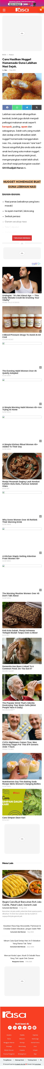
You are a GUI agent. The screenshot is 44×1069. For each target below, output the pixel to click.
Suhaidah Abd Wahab (10, 908)
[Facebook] (10, 1028)
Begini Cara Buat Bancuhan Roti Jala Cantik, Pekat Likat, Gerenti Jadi (21, 903)
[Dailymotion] (34, 1028)
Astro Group (38, 1064)
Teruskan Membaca (21, 238)
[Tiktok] (25, 1028)
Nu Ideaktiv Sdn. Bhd (20, 1064)
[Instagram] (15, 1028)
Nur (5, 70)
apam (24, 126)
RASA (4, 55)
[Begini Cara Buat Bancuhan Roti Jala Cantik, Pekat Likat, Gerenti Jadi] (22, 884)
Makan (11, 55)
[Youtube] (29, 1028)
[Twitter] (20, 1028)
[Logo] (22, 9)
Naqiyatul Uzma (18, 961)
